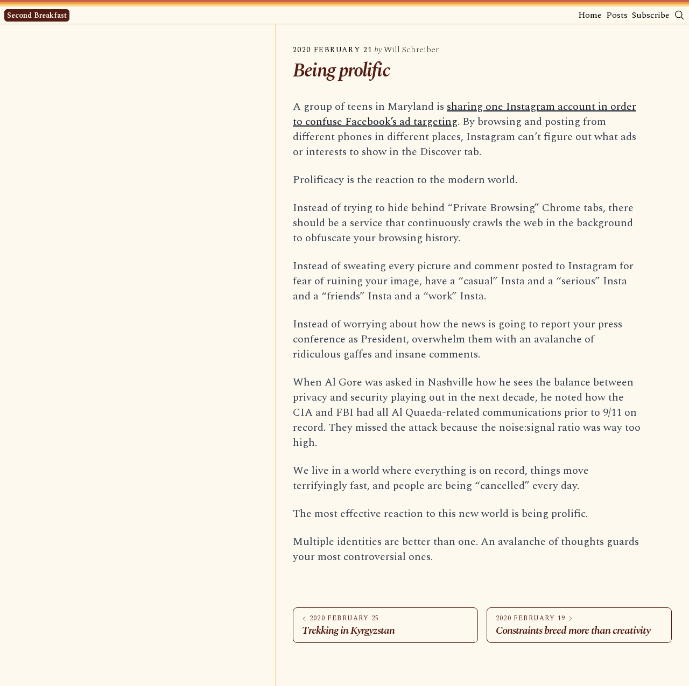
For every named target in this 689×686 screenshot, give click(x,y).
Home (590, 15)
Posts (617, 15)
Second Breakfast (37, 15)
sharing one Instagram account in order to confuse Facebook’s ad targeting (464, 114)
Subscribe (651, 15)
